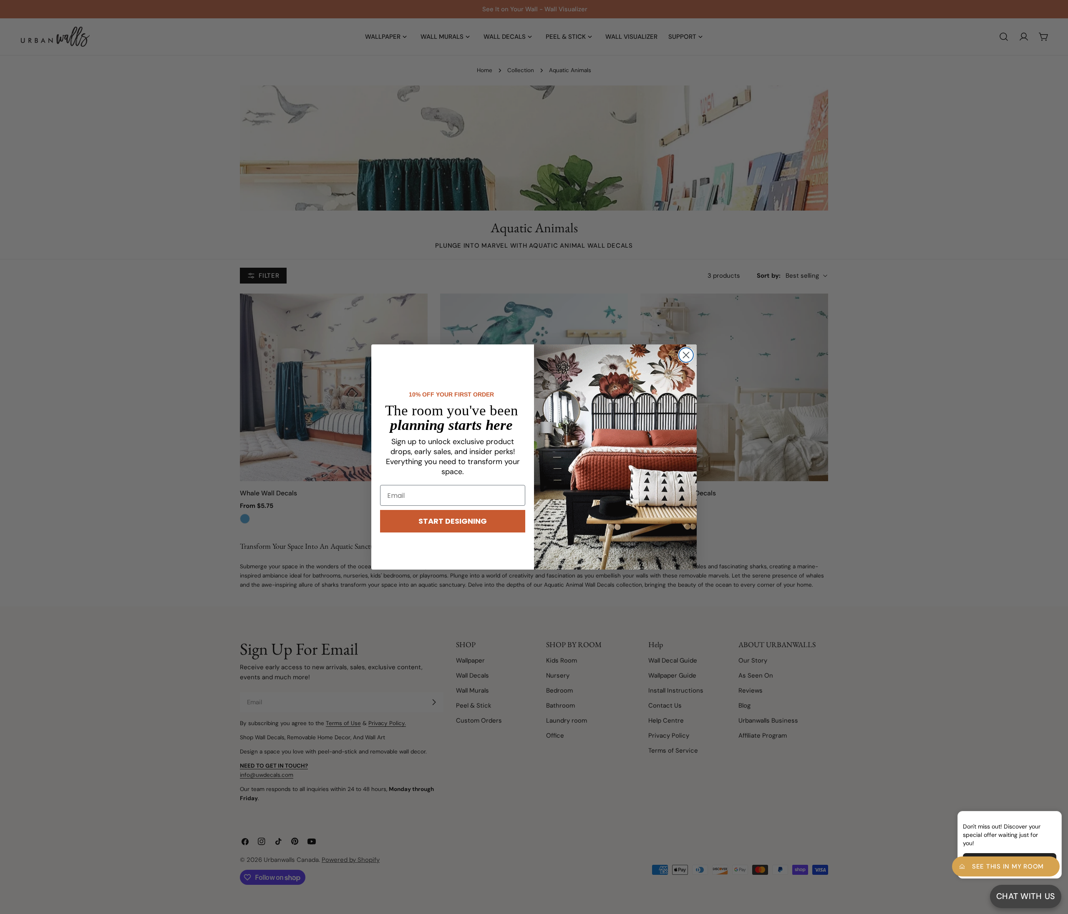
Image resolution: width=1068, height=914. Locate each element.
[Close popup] (1042, 819)
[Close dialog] (686, 355)
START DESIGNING (452, 521)
